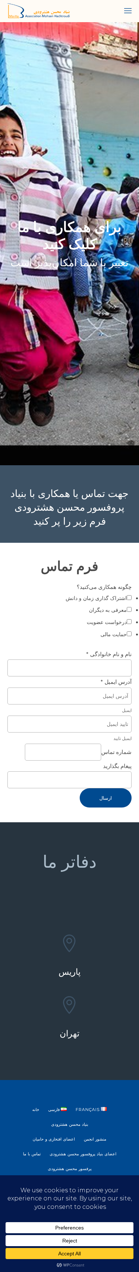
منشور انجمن (95, 1139)
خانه (35, 1109)
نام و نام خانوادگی (109, 654)
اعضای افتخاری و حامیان (54, 1139)
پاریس (69, 972)
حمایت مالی (113, 634)
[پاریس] (70, 945)
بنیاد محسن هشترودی (69, 1124)
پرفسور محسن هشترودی (70, 1168)
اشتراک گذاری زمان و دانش (96, 598)
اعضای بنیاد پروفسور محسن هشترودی (83, 1153)
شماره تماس (116, 751)
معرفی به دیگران (108, 610)
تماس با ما (32, 1153)
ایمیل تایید (122, 738)
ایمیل (127, 710)
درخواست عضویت (107, 622)
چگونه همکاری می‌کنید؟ (104, 586)
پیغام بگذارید (117, 765)
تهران (69, 1033)
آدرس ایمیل (116, 681)
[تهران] (70, 1006)
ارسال (105, 798)
